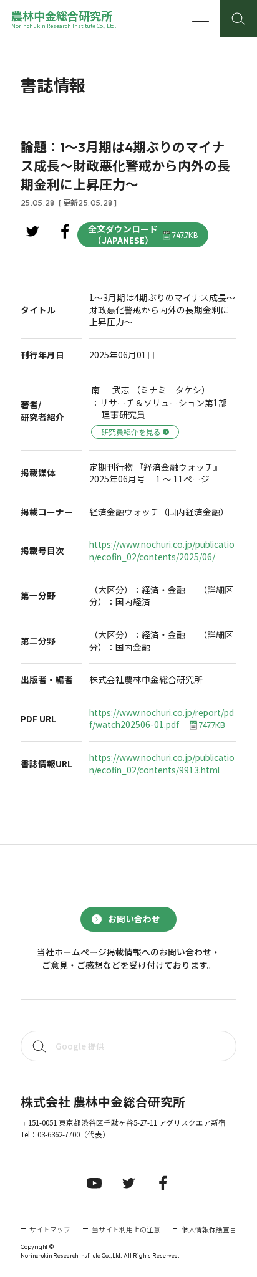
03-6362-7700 (58, 1134)
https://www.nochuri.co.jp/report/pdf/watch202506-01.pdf (161, 719)
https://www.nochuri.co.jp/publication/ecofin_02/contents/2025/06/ (162, 550)
